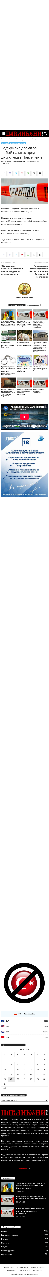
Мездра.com (37, 1270)
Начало (3, 139)
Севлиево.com (25, 1270)
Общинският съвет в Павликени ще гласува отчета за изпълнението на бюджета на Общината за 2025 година (40, 347)
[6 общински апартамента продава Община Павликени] (8, 335)
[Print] (40, 173)
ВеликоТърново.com (38, 1267)
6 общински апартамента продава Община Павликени (7, 344)
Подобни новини (17, 305)
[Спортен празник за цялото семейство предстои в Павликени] (24, 360)
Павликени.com (19, 161)
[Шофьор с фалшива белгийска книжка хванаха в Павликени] (24, 383)
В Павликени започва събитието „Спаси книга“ (40, 368)
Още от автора (33, 305)
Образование (6, 1255)
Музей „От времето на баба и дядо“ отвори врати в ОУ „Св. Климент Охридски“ (8, 393)
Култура (4, 1239)
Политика (5, 1243)
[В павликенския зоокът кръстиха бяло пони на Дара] (24, 335)
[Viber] (10, 173)
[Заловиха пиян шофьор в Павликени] (40, 383)
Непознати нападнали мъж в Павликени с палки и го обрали (24, 323)
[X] (16, 173)
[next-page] (26, 400)
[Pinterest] (22, 173)
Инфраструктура (8, 1251)
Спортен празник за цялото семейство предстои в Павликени (24, 369)
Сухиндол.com (12, 1270)
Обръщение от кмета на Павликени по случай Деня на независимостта (12, 270)
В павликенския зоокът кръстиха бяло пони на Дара (24, 343)
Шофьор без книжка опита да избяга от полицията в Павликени (39, 324)
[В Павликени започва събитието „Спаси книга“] (40, 360)
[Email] (34, 173)
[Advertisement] (24, 39)
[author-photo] (24, 289)
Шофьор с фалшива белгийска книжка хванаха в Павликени (24, 392)
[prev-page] (23, 400)
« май (3, 1088)
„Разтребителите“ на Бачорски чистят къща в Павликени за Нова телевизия (8, 323)
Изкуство (4, 1247)
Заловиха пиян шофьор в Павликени (38, 391)
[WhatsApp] (28, 173)
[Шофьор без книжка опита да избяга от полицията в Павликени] (40, 314)
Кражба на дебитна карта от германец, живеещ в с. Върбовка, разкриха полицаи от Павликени (8, 370)
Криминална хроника (23, 139)
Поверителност (9, 1267)
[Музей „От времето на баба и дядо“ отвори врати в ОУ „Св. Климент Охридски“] (8, 383)
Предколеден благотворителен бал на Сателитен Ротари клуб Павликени (39, 271)
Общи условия (22, 1267)
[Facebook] (4, 173)
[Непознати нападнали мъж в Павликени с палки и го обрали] (24, 314)
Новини (11, 139)
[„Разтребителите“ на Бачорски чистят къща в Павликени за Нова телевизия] (8, 314)
